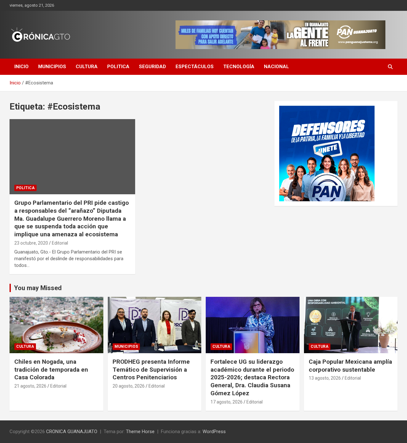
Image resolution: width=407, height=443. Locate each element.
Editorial (60, 243)
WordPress (214, 431)
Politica (118, 66)
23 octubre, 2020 (31, 243)
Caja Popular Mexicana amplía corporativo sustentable (350, 365)
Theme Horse (140, 431)
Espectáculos (195, 66)
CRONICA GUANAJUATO (71, 431)
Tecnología (238, 66)
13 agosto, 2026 (325, 378)
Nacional (276, 66)
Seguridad (152, 66)
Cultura (87, 66)
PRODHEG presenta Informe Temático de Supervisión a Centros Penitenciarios (151, 369)
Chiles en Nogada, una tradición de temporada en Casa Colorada (51, 369)
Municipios (52, 66)
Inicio (21, 66)
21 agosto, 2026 (30, 386)
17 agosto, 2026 (226, 401)
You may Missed (38, 288)
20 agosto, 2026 (129, 386)
